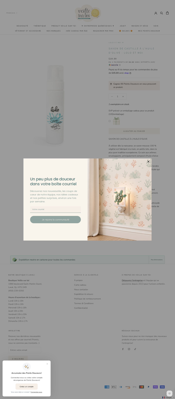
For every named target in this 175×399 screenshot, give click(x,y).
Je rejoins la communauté (55, 219)
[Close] (148, 161)
